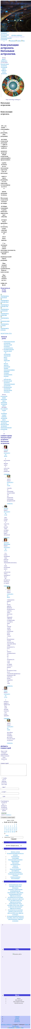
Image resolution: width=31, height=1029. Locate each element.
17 (5, 829)
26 (8, 831)
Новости (3, 70)
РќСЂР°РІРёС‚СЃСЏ (6, 333)
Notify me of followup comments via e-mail (4, 781)
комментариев (18, 1001)
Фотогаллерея (15, 878)
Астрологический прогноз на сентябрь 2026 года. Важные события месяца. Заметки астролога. (15, 918)
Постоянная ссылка (4, 409)
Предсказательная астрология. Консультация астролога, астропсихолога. (9, 345)
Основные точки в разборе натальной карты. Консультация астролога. (5, 27)
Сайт (4, 796)
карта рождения (4, 401)
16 (16, 828)
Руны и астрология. (15, 869)
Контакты (17, 19)
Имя (4, 787)
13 (10, 828)
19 (8, 829)
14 (12, 828)
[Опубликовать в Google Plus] (5, 306)
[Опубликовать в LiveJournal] (5, 310)
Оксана (6, 508)
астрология (4, 396)
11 (6, 828)
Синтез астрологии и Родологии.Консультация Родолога (15, 873)
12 (8, 828)
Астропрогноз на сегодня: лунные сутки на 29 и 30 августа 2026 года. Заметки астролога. (15, 912)
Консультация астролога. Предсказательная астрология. (6, 38)
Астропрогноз (15, 856)
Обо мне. (17, 17)
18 (6, 829)
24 (5, 831)
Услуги (17, 16)
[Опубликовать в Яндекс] (5, 330)
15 (14, 828)
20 (10, 829)
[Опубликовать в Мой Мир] (5, 315)
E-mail (4, 792)
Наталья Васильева (7, 543)
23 (16, 829)
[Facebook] (12, 40)
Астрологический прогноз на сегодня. (15, 854)
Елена (5, 691)
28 (12, 831)
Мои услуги (15, 863)
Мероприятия (15, 861)
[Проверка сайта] (17, 954)
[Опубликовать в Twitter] (5, 325)
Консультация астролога (5, 64)
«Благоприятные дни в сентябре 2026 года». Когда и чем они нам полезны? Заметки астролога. (15, 906)
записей (18, 1000)
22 (14, 829)
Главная (17, 14)
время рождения (4, 398)
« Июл (7, 835)
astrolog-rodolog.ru (16, 35)
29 (14, 831)
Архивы (8, 845)
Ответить (6, 474)
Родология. (15, 867)
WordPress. (15, 1026)
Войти (19, 998)
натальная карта (4, 404)
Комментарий (5, 763)
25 (6, 831)
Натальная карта (4, 68)
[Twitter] (18, 40)
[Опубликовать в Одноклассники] (5, 321)
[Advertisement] (17, 937)
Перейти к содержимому (15, 13)
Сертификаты (15, 870)
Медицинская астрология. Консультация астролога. (8, 389)
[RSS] (23, 40)
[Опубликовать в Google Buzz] (5, 302)
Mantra (27, 1024)
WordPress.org (18, 1003)
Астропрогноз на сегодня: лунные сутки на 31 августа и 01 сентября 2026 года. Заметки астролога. (15, 899)
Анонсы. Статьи (15, 852)
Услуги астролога (4, 72)
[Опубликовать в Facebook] (5, 297)
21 (12, 829)
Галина (6, 450)
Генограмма (15, 858)
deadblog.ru (8, 814)
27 (10, 831)
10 (5, 828)
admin (3, 59)
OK (14, 839)
